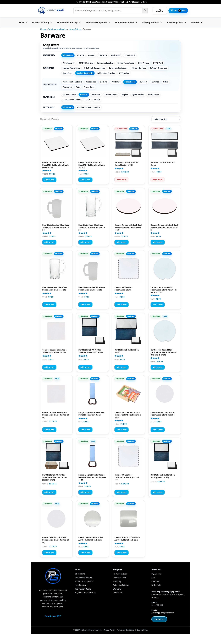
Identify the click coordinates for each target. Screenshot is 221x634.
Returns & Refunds (121, 585)
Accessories (91, 82)
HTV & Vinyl (158, 63)
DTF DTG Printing (40, 22)
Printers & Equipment (96, 22)
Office (165, 82)
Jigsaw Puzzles (138, 94)
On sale (91, 55)
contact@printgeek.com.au (162, 613)
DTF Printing (80, 574)
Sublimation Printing (67, 22)
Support (195, 22)
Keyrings (155, 82)
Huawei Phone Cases (71, 68)
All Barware (68, 107)
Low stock (103, 55)
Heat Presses (143, 63)
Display (125, 94)
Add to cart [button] (49, 180)
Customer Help (119, 577)
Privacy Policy (109, 630)
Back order (115, 55)
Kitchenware (153, 94)
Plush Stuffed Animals (72, 100)
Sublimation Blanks (124, 22)
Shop (21, 22)
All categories (68, 63)
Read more (121, 179)
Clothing (103, 82)
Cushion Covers (111, 94)
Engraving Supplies (105, 63)
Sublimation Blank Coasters (88, 107)
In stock (80, 55)
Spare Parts (67, 73)
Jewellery (143, 82)
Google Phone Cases (125, 63)
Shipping (117, 581)
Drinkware (116, 82)
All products (68, 55)
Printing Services (150, 22)
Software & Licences (158, 68)
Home (43, 29)
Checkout (155, 581)
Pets (78, 87)
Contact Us (117, 592)
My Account (156, 574)
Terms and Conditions (125, 630)
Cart (153, 577)
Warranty (117, 589)
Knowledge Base (175, 22)
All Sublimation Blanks (72, 82)
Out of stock (130, 55)
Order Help (156, 585)
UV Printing (124, 73)
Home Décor (75, 29)
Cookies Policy (142, 630)
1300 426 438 (157, 605)
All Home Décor (69, 94)
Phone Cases (89, 87)
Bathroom (96, 94)
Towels (97, 100)
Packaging (67, 87)
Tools (88, 100)
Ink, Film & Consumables (94, 68)
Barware (83, 94)
